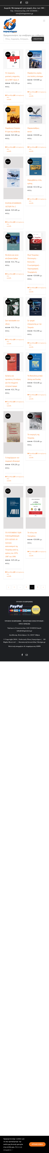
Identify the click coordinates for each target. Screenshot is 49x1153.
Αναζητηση (37, 39)
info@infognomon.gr (24, 13)
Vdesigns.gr (41, 642)
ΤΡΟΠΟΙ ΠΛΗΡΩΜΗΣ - (14, 621)
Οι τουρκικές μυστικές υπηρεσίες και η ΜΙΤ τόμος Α (12, 76)
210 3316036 (31, 11)
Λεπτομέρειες (18, 95)
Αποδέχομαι (37, 1144)
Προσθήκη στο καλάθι (10, 97)
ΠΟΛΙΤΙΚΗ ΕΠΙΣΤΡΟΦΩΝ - (33, 621)
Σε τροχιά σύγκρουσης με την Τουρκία (34, 324)
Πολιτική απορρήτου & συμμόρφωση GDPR (24, 646)
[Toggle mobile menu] (44, 21)
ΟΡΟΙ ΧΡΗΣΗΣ (24, 624)
